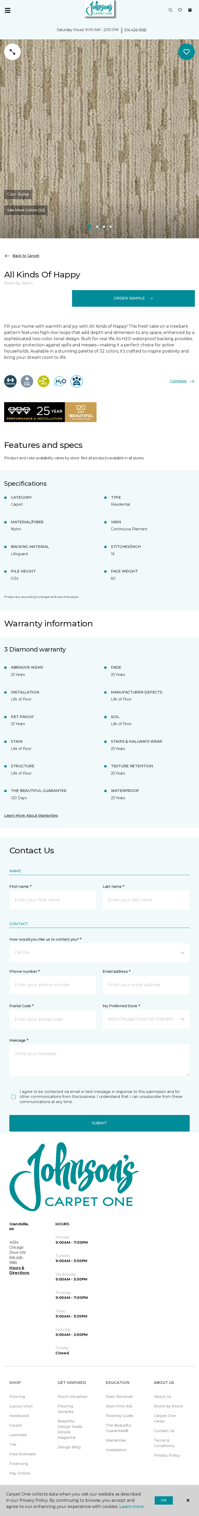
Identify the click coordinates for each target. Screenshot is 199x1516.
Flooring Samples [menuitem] (66, 1409)
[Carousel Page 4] (110, 226)
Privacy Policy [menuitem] (167, 1455)
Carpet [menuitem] (15, 1425)
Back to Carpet (25, 255)
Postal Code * (21, 1006)
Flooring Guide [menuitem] (119, 1415)
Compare (178, 381)
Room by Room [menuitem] (168, 1406)
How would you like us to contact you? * (45, 939)
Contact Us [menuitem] (164, 1430)
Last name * (113, 886)
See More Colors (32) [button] (26, 210)
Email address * (116, 971)
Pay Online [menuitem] (19, 1473)
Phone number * (24, 971)
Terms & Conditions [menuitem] (164, 1443)
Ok (163, 1500)
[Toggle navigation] (7, 10)
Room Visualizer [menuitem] (73, 1396)
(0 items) (190, 10)
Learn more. (131, 1506)
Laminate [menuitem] (18, 1435)
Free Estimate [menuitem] (22, 1454)
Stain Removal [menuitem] (119, 1396)
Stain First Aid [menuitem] (119, 1406)
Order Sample (129, 298)
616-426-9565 (135, 30)
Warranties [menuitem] (116, 1440)
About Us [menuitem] (162, 1396)
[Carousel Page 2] (97, 226)
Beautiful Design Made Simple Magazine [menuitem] (70, 1429)
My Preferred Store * (121, 1006)
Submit (99, 1123)
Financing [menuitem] (18, 1463)
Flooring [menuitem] (17, 1396)
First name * (20, 886)
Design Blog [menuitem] (69, 1447)
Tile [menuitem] (12, 1444)
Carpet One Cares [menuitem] (165, 1418)
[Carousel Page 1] (89, 226)
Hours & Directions (19, 1270)
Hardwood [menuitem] (19, 1415)
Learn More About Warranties (31, 815)
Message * (18, 1040)
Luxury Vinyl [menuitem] (20, 1406)
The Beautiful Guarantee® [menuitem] (118, 1428)
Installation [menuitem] (116, 1450)
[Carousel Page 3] (104, 226)
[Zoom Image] (12, 52)
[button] (170, 10)
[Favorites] (180, 10)
